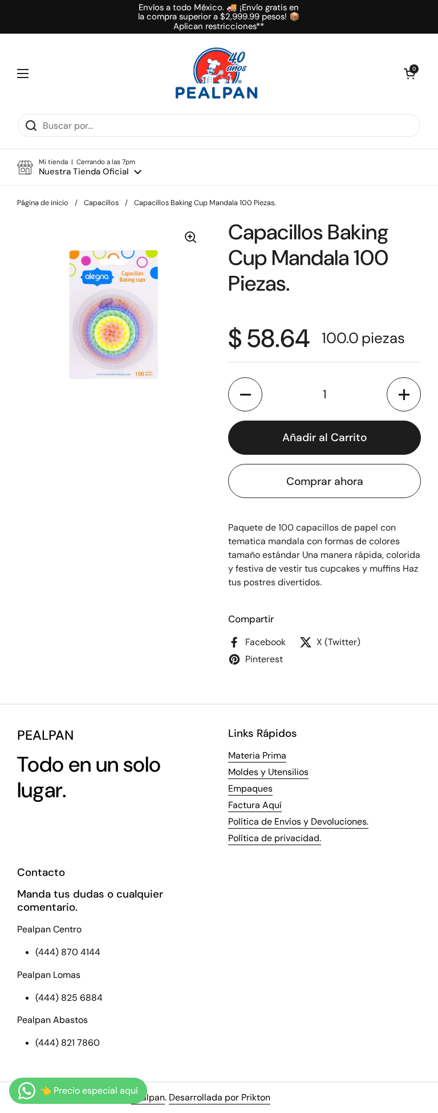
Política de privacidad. (274, 838)
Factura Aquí (255, 805)
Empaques (250, 788)
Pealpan (148, 1097)
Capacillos (101, 202)
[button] (409, 73)
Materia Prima (257, 755)
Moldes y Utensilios (268, 772)
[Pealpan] (216, 73)
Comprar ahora (324, 481)
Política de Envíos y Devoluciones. (298, 821)
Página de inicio (42, 202)
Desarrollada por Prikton (219, 1097)
